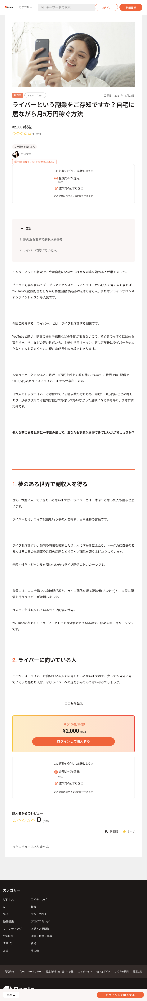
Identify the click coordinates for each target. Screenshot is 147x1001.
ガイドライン (85, 971)
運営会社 (137, 971)
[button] (9, 7)
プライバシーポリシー (29, 971)
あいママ (26, 154)
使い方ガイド (103, 971)
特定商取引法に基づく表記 (60, 971)
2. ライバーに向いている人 (38, 250)
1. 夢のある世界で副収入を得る (41, 239)
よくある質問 (122, 971)
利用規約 (9, 971)
